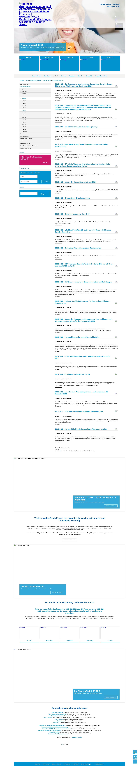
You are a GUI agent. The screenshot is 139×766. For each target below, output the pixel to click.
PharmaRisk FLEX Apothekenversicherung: (55, 727)
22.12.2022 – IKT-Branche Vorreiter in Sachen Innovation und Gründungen (83, 282)
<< (56, 449)
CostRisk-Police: (54, 732)
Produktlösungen (86, 764)
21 (93, 451)
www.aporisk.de (77, 737)
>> (58, 449)
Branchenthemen (24, 134)
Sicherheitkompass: (57, 715)
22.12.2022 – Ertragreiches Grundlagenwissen (72, 198)
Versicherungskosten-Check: (58, 714)
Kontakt (89, 76)
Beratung (47, 76)
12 (74, 451)
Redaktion (22, 141)
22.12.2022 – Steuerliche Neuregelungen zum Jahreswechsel (78, 248)
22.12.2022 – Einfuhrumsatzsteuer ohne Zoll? (72, 214)
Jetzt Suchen (42, 194)
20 (91, 451)
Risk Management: (57, 712)
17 (85, 451)
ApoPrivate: (61, 721)
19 (89, 451)
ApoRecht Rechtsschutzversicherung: (50, 730)
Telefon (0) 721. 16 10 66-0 (110, 4)
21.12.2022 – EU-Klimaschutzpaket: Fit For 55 (72, 374)
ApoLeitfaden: (48, 717)
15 (80, 451)
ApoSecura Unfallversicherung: (58, 733)
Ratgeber (72, 76)
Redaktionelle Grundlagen (26, 138)
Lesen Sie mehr (111, 506)
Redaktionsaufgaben (25, 143)
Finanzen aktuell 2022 (57, 80)
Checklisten (67, 764)
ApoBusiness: (59, 719)
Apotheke (76, 764)
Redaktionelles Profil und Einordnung (29, 145)
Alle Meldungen (24, 84)
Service (80, 76)
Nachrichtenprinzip (24, 136)
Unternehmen (36, 76)
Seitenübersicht (56, 764)
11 (71, 451)
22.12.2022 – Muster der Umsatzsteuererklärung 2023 (75, 182)
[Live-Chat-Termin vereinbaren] (135, 752)
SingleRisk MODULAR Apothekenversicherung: (56, 728)
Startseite (21, 80)
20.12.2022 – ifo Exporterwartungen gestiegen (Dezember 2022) (79, 411)
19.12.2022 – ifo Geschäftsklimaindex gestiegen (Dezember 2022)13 (81, 429)
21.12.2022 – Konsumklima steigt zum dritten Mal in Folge (77, 337)
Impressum (46, 764)
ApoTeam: (56, 722)
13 (76, 451)
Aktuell (55, 76)
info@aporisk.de (113, 6)
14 (78, 451)
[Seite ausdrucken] (135, 757)
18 (87, 451)
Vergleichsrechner (101, 76)
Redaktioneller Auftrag (25, 148)
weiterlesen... (58, 100)
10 (69, 451)
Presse (63, 76)
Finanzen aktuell (47, 80)
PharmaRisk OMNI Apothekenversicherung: (52, 725)
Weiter (45, 162)
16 (82, 451)
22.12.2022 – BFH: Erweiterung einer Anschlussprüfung (76, 127)
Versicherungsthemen (35, 80)
